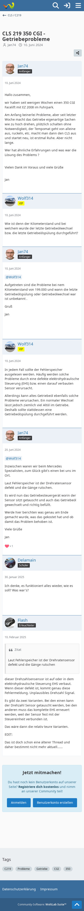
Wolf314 (15, 277)
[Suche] (55, 5)
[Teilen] (78, 53)
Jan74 (12, 45)
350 (68, 869)
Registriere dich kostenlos (38, 787)
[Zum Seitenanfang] (77, 905)
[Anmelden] (66, 5)
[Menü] (78, 5)
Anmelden (18, 802)
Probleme (24, 869)
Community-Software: (42, 904)
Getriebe (42, 869)
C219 (7, 869)
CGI (56, 869)
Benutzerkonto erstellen (55, 802)
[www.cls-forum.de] (8, 5)
